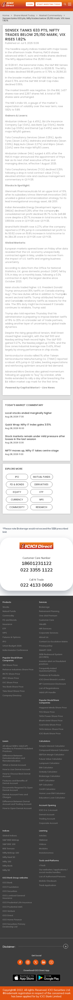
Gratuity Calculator (48, 771)
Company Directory (12, 695)
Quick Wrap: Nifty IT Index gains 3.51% (28, 424)
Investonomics (46, 852)
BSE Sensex (8, 848)
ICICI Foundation (11, 887)
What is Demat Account (14, 765)
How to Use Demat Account (16, 769)
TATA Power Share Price (51, 716)
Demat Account (46, 814)
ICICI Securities (10, 891)
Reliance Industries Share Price (18, 669)
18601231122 (36, 563)
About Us (43, 637)
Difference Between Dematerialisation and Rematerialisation (14, 758)
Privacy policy (45, 645)
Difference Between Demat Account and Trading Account (17, 802)
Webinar (43, 840)
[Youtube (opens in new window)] (51, 962)
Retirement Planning (49, 611)
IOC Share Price (10, 682)
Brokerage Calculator (49, 776)
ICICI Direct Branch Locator (52, 679)
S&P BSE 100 (9, 844)
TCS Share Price (47, 712)
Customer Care (46, 620)
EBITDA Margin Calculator (51, 754)
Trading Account (47, 818)
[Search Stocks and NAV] (65, 4)
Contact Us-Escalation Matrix (53, 641)
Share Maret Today (24, 15)
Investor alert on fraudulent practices (52, 662)
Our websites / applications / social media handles (53, 871)
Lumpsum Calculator (49, 763)
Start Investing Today (48, 4)
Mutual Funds (41, 477)
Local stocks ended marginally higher (28, 413)
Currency (17, 499)
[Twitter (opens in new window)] (35, 962)
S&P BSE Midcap (11, 840)
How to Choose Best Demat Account (16, 775)
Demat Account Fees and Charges (15, 795)
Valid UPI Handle (47, 692)
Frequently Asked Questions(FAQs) (48, 669)
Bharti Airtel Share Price (50, 720)
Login (30, 4)
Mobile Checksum (48, 881)
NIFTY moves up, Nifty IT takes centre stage (32, 450)
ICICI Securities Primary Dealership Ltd (14, 925)
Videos (42, 844)
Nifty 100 (7, 861)
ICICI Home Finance (12, 919)
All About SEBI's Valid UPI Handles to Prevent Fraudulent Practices (18, 748)
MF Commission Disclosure (52, 683)
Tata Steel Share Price (14, 691)
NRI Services (45, 628)
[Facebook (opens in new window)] (20, 962)
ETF (41, 492)
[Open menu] (70, 4)
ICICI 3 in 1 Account (48, 810)
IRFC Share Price (11, 678)
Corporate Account (48, 823)
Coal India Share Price (50, 724)
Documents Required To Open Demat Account (18, 788)
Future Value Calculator (50, 759)
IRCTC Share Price (11, 674)
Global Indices (10, 835)
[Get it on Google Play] (49, 977)
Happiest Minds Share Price (53, 707)
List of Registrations (49, 688)
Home (6, 15)
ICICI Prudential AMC (13, 907)
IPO (17, 477)
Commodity (17, 507)
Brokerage (44, 607)
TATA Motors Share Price (51, 729)
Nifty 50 (6, 870)
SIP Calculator (46, 784)
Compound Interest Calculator (54, 750)
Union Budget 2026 (12, 645)
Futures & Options (12, 637)
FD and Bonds (10, 620)
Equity (17, 492)
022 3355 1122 (36, 570)
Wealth (42, 624)
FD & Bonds (17, 484)
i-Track (42, 865)
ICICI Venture (9, 911)
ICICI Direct (8, 915)
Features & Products (49, 675)
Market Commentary (50, 15)
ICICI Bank (7, 882)
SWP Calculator (46, 780)
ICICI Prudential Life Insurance (17, 902)
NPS (41, 499)
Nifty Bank (7, 865)
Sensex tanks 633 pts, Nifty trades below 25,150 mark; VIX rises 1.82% (36, 19)
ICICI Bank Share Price (50, 733)
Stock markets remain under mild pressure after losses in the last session (35, 438)
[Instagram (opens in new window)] (28, 962)
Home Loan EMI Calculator (52, 793)
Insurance (7, 624)
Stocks (6, 607)
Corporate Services (48, 632)
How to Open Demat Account (17, 808)
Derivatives (41, 484)
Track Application (47, 885)
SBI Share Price (10, 665)
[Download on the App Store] (24, 977)
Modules (43, 848)
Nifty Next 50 (9, 857)
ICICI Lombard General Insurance (14, 896)
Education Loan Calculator (52, 797)
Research (41, 507)
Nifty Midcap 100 (11, 852)
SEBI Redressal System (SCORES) (50, 655)
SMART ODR (45, 650)
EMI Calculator (46, 767)
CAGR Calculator (47, 789)
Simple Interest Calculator (52, 746)
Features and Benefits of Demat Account (15, 782)
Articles (43, 835)
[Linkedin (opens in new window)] (43, 962)
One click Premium (48, 615)
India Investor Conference (15, 650)
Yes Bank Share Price (13, 686)
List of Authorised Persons (52, 876)
